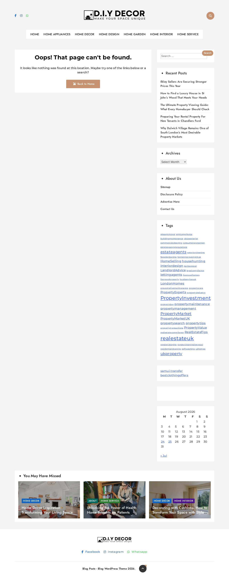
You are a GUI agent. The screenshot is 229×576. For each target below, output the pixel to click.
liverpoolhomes (191, 275)
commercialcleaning (171, 243)
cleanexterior (191, 238)
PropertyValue (195, 327)
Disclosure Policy (171, 194)
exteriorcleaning (196, 252)
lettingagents (171, 274)
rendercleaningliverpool (190, 345)
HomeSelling (170, 261)
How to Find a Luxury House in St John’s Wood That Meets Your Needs (183, 95)
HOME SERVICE (188, 34)
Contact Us (167, 209)
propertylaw (167, 304)
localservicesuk (188, 279)
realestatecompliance (172, 332)
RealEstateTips (196, 332)
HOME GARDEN (135, 34)
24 (163, 441)
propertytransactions (171, 328)
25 (170, 441)
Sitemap (165, 187)
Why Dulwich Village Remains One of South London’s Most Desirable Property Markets (184, 132)
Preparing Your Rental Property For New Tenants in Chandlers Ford (183, 118)
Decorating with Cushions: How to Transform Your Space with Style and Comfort (179, 512)
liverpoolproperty (169, 279)
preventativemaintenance (174, 288)
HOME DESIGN (109, 34)
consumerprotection (194, 243)
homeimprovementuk (189, 257)
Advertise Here (170, 202)
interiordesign (171, 266)
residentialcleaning (170, 349)
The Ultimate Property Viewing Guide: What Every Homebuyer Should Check (184, 107)
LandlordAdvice (173, 270)
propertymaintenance (192, 304)
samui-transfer (171, 371)
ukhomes (200, 349)
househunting (193, 261)
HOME (34, 34)
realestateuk (177, 338)
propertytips (196, 323)
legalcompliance (195, 270)
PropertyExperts (173, 292)
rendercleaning (168, 345)
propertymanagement (178, 308)
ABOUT (93, 501)
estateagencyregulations (173, 247)
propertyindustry (196, 292)
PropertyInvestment (185, 298)
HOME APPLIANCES (56, 34)
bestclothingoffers (174, 375)
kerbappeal (190, 266)
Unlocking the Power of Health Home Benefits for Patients (112, 510)
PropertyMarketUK (175, 318)
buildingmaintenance (171, 238)
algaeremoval (167, 234)
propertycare (196, 288)
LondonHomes (172, 283)
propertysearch (172, 323)
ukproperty (171, 353)
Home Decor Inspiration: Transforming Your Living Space (47, 510)
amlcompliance (184, 234)
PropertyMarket (176, 313)
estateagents (173, 252)
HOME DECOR (84, 34)
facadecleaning (168, 257)
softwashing (188, 349)
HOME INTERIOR (161, 34)
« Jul (163, 455)
